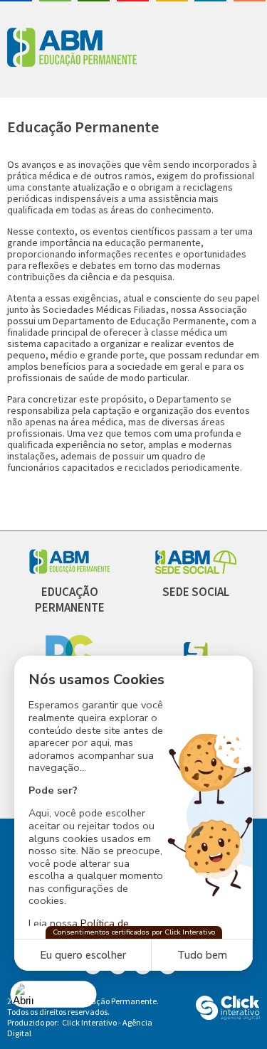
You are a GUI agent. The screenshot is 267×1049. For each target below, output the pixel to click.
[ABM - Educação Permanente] (85, 48)
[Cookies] (54, 994)
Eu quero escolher (83, 955)
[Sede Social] (195, 570)
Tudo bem (202, 955)
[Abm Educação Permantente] (69, 570)
